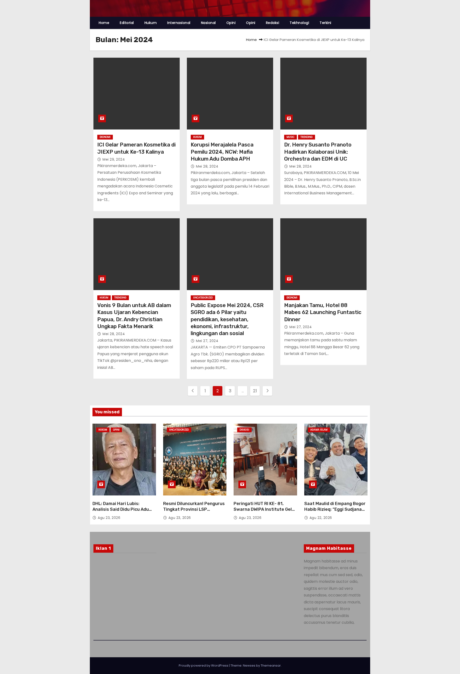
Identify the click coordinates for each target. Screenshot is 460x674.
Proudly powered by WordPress (204, 665)
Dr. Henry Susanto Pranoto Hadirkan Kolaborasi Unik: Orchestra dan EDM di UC (317, 151)
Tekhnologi (299, 22)
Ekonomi (105, 137)
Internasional (178, 22)
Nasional (208, 22)
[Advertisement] (124, 595)
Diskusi (244, 430)
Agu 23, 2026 (109, 517)
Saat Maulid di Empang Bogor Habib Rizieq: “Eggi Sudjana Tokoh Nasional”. (335, 509)
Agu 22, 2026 (321, 517)
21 (255, 391)
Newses (249, 665)
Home (104, 22)
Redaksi (272, 22)
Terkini (325, 22)
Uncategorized (203, 297)
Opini (231, 22)
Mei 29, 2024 (114, 159)
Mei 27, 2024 (207, 340)
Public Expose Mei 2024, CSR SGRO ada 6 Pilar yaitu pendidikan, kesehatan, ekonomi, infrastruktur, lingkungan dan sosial (227, 319)
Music (290, 137)
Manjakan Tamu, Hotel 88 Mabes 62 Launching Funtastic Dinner (323, 312)
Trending (306, 137)
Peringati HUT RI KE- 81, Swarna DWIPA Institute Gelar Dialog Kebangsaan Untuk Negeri (265, 512)
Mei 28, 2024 (207, 166)
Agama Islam (319, 430)
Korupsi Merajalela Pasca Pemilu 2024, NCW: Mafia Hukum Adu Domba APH (222, 151)
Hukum (150, 22)
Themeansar (271, 665)
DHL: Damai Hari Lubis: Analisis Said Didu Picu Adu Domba (120, 509)
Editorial (127, 22)
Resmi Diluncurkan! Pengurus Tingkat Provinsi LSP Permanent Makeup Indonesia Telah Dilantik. (194, 512)
